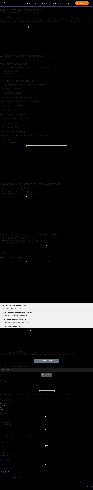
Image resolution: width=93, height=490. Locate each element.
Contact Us (68, 3)
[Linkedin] (10, 384)
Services (44, 3)
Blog (60, 3)
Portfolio (53, 3)
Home (28, 3)
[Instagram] (6, 384)
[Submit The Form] (46, 375)
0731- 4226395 (4, 461)
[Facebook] (2, 384)
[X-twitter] (18, 384)
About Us (36, 3)
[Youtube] (22, 384)
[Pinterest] (14, 384)
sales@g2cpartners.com (7, 472)
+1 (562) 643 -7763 (6, 455)
